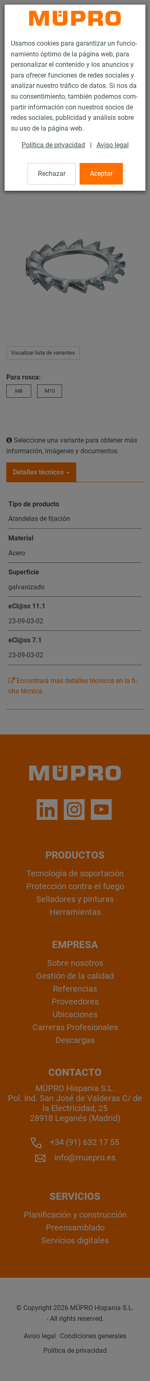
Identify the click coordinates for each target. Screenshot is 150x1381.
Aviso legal (113, 145)
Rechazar (51, 173)
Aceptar (101, 173)
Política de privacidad (53, 145)
